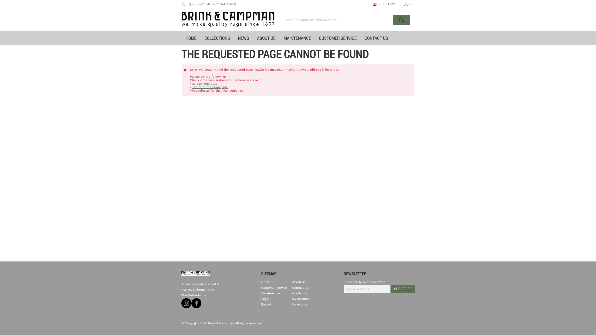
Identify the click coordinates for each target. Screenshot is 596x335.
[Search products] (401, 20)
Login (391, 4)
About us (298, 282)
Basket (266, 304)
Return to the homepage (210, 87)
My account (300, 299)
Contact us (300, 287)
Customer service (274, 287)
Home (265, 282)
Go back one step (204, 83)
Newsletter (300, 304)
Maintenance (270, 293)
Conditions (300, 293)
